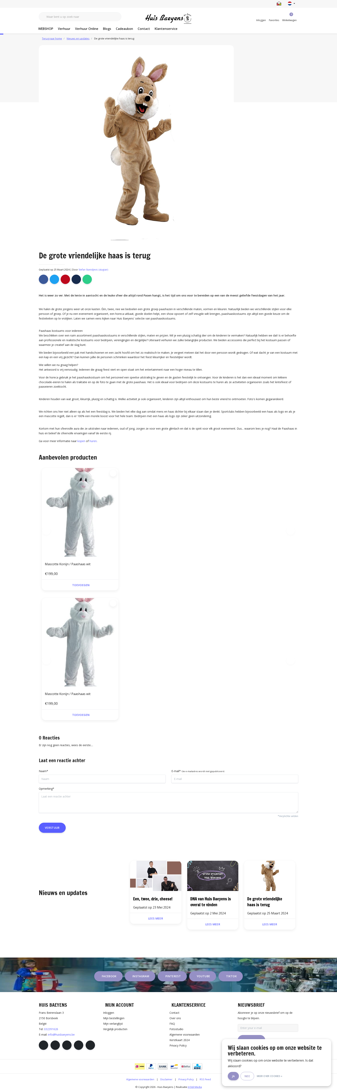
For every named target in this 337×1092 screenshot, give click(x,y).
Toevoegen (81, 585)
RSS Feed (205, 1079)
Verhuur (64, 29)
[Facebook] (43, 279)
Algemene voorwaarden (140, 1079)
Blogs (107, 29)
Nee (247, 1076)
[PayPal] (151, 1066)
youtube (203, 976)
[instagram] (55, 1045)
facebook (109, 976)
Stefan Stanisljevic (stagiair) (93, 269)
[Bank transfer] (163, 1066)
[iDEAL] (140, 1066)
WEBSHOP (45, 29)
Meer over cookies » (269, 1076)
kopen (81, 441)
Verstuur (52, 827)
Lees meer (155, 918)
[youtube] (78, 1045)
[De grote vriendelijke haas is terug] (155, 876)
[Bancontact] (174, 1066)
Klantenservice (166, 29)
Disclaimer (166, 1079)
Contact (144, 29)
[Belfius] (186, 1066)
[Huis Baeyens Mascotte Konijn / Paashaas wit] (80, 513)
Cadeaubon (124, 29)
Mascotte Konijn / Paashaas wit (67, 564)
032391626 (51, 1029)
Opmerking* (46, 788)
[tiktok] (90, 1045)
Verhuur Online (86, 29)
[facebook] (43, 1045)
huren (93, 441)
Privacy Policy (186, 1079)
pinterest (173, 976)
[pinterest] (67, 1045)
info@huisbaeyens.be (61, 1034)
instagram (140, 976)
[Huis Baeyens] (168, 19)
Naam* (43, 771)
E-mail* (198, 771)
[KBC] (197, 1066)
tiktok (231, 976)
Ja (233, 1076)
